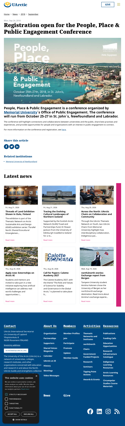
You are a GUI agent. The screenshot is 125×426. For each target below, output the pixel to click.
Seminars (88, 366)
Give (107, 4)
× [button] (36, 376)
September (33, 14)
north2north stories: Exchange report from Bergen (93, 275)
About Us (50, 326)
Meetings (48, 370)
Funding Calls (109, 338)
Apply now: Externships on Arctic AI (19, 274)
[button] (21, 419)
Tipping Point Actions (89, 373)
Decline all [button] (29, 414)
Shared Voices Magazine (50, 349)
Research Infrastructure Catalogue (110, 354)
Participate (68, 343)
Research (87, 361)
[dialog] (20, 398)
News (15, 14)
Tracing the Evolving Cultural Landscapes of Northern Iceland (55, 214)
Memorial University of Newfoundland (21, 161)
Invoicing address (12, 345)
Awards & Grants (91, 379)
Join (65, 338)
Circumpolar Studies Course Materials (110, 383)
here (64, 129)
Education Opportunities (110, 344)
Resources (111, 326)
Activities (91, 326)
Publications (109, 333)
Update (67, 353)
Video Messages (51, 375)
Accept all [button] (12, 414)
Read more (9, 240)
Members (69, 326)
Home (7, 14)
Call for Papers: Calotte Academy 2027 (56, 274)
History (47, 365)
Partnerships (50, 338)
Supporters (49, 343)
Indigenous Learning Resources (108, 364)
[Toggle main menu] (118, 4)
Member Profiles (71, 333)
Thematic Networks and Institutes (90, 336)
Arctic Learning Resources (110, 374)
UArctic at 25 (50, 360)
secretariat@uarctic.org (16, 350)
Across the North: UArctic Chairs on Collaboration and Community (96, 214)
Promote (67, 348)
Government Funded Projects (91, 355)
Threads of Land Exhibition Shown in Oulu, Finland (20, 213)
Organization (50, 333)
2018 (23, 14)
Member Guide (70, 358)
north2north (89, 344)
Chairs (86, 349)
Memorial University (20, 112)
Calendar (48, 356)
